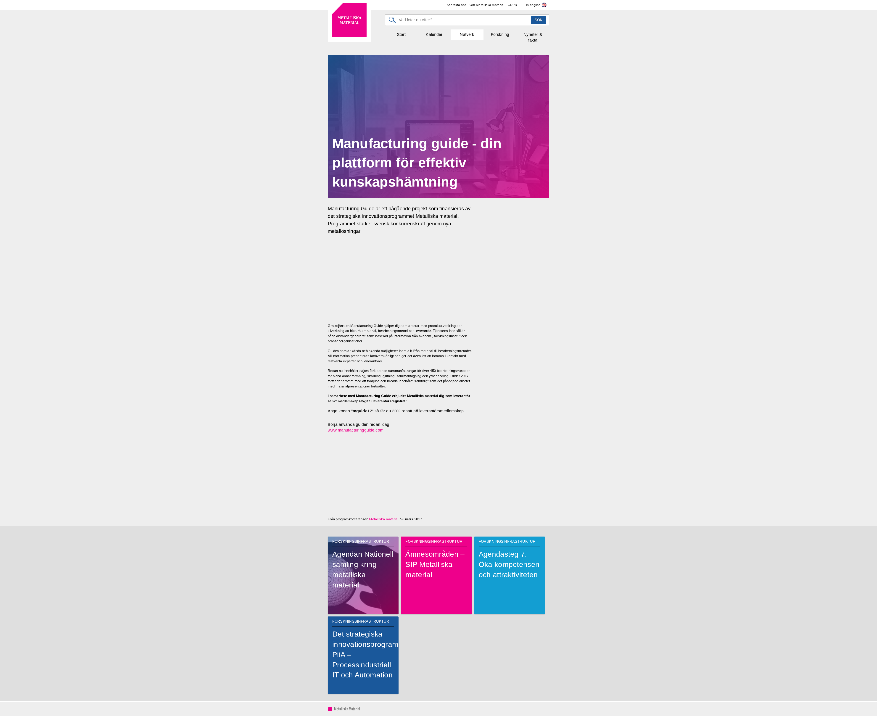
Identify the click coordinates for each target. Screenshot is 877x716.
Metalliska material (383, 519)
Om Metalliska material (487, 5)
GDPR (512, 5)
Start (401, 34)
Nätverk (467, 34)
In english (533, 5)
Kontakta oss (456, 5)
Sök (538, 20)
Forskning (500, 34)
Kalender (434, 34)
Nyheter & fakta (532, 37)
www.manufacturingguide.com (355, 430)
